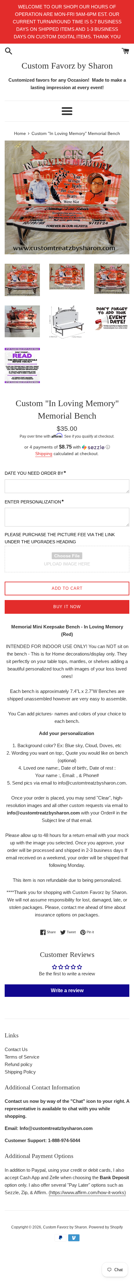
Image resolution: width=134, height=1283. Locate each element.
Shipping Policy (20, 1071)
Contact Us (16, 1049)
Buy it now (67, 606)
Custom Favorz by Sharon (67, 65)
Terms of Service (22, 1057)
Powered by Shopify (106, 1227)
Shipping (43, 453)
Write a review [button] (67, 990)
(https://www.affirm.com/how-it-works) (87, 1192)
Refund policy (18, 1064)
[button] (67, 447)
